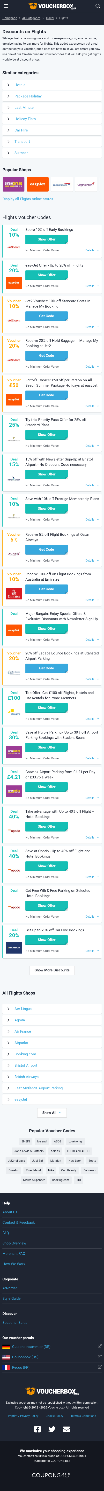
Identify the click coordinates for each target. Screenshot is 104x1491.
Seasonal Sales (14, 1322)
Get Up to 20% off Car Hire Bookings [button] (54, 930)
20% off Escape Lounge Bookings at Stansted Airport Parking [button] (62, 656)
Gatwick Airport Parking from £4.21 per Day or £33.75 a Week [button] (60, 774)
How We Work (13, 1264)
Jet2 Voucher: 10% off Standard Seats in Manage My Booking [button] (57, 304)
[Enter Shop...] (98, 6)
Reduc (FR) (21, 1367)
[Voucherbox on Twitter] (52, 1431)
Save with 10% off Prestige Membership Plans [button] (62, 499)
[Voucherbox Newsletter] (66, 1431)
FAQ (5, 1233)
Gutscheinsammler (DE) (31, 1347)
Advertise (10, 1288)
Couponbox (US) (25, 1357)
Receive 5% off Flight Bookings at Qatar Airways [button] (57, 537)
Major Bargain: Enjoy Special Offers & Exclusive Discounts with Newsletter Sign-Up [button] (61, 616)
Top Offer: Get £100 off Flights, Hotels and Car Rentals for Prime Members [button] (59, 695)
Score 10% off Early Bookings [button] (49, 229)
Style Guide (11, 1298)
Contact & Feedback (18, 1222)
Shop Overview (14, 1243)
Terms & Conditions (83, 1416)
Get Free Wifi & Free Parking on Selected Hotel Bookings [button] (57, 893)
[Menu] (6, 6)
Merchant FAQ (13, 1253)
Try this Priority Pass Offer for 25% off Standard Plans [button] (55, 422)
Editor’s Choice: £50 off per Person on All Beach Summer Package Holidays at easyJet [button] (61, 383)
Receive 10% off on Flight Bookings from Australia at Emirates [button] (58, 577)
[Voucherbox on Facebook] (37, 1431)
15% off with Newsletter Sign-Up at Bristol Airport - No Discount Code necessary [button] (59, 462)
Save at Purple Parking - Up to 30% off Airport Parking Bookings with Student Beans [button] (61, 735)
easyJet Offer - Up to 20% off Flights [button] (54, 265)
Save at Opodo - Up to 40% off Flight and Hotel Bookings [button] (57, 854)
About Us (9, 1212)
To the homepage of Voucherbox (52, 6)
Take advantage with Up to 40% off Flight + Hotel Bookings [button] (59, 814)
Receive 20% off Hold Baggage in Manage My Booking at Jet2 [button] (61, 343)
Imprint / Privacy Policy (23, 1416)
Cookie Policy (54, 1416)
